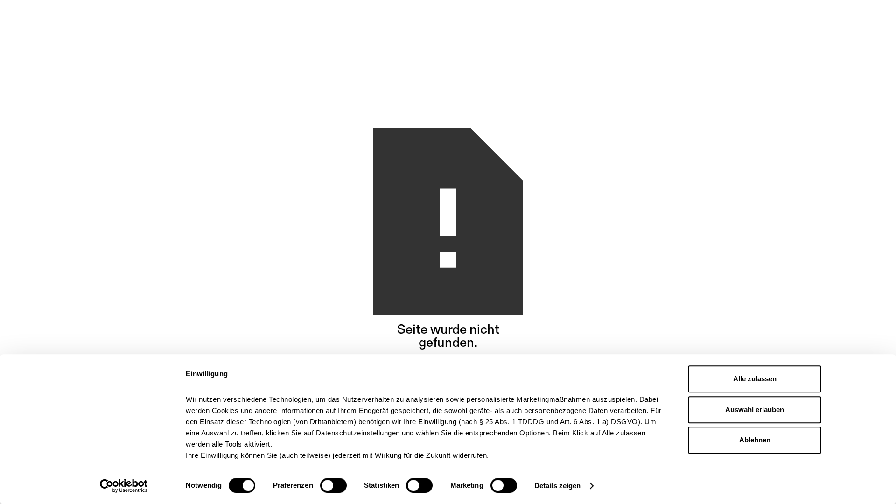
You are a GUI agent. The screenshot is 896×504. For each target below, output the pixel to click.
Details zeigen (557, 486)
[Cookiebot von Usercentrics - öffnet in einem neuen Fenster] (124, 486)
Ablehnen (754, 440)
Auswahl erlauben (754, 409)
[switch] (333, 485)
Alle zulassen (755, 379)
